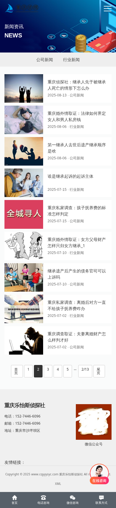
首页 (16, 371)
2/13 (85, 369)
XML (58, 484)
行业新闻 (71, 59)
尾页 (98, 371)
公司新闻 (44, 59)
